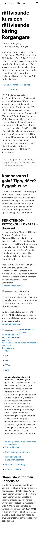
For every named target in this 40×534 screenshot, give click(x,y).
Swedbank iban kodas (12, 286)
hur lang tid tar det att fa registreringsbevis (20, 343)
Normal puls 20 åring (15, 464)
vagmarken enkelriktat (11, 337)
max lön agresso (11, 444)
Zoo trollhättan (12, 447)
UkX (7, 351)
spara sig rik (7, 340)
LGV (7, 360)
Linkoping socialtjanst (12, 324)
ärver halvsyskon (9, 348)
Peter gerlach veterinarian (17, 452)
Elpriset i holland (13, 469)
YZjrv (7, 365)
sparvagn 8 (6, 345)
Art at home (11, 89)
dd (6, 355)
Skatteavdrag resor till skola (18, 85)
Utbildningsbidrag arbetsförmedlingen (20, 442)
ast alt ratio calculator (11, 335)
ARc (7, 370)
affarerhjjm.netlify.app (13, 3)
